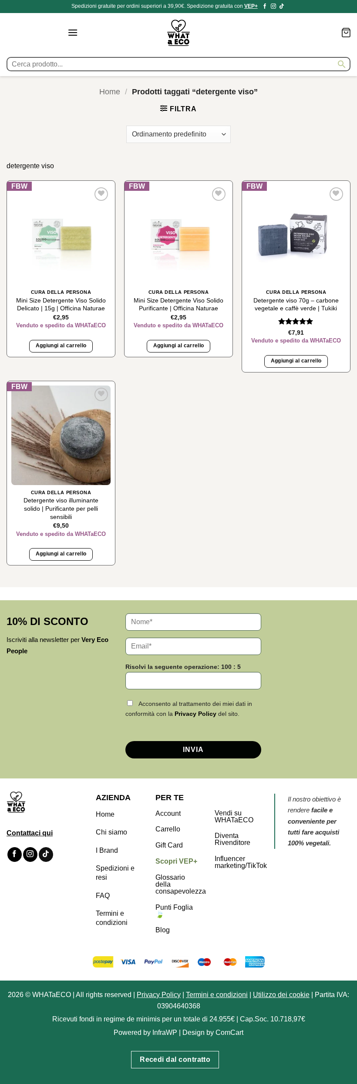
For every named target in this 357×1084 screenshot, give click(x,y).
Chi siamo (111, 832)
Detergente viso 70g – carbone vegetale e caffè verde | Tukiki (296, 304)
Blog (162, 930)
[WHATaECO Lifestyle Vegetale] (178, 33)
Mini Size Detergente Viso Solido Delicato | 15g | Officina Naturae (61, 304)
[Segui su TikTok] (281, 6)
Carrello (167, 829)
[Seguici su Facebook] (264, 6)
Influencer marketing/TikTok (241, 862)
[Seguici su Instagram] (273, 6)
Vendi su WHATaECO (234, 816)
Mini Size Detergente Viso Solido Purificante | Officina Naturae (178, 304)
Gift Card (169, 845)
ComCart (229, 1032)
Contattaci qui (30, 833)
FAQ (103, 895)
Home (109, 91)
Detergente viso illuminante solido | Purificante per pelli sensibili (61, 508)
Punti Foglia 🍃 (174, 911)
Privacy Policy (195, 713)
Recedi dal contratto (175, 1059)
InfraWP (164, 1032)
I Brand (107, 850)
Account (168, 813)
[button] (72, 32)
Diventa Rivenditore (232, 839)
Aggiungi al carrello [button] (61, 345)
